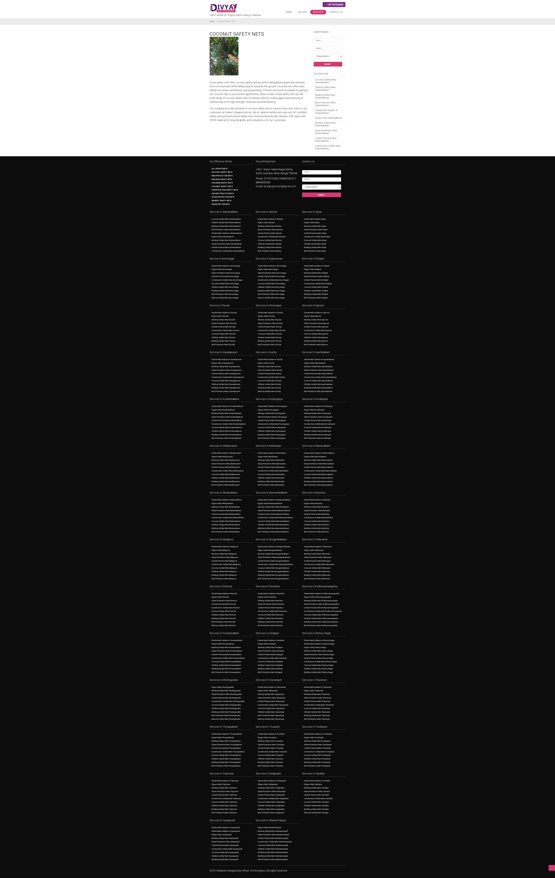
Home (289, 12)
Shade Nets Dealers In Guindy (270, 359)
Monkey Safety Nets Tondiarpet (317, 741)
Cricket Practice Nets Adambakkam (326, 139)
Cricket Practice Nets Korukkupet (317, 420)
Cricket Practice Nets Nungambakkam (273, 561)
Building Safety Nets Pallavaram (317, 575)
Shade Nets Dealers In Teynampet (272, 687)
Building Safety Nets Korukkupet (317, 435)
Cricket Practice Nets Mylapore (224, 561)
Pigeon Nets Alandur (266, 222)
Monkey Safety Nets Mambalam (271, 460)
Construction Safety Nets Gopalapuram (228, 377)
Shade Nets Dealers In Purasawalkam (227, 640)
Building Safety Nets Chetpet (316, 294)
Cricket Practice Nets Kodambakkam (227, 420)
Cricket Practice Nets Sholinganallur (226, 698)
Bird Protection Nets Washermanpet (273, 859)
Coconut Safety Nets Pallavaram (317, 568)
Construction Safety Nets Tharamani (319, 705)
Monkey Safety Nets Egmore (316, 320)
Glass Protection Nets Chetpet (316, 276)
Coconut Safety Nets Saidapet (270, 661)
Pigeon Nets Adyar (312, 222)
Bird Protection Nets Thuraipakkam (226, 766)
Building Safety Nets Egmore (316, 341)
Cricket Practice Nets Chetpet (316, 280)
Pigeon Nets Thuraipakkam (223, 737)
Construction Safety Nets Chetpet (318, 284)
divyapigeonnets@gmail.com (280, 186)
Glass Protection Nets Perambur (271, 604)
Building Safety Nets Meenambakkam (273, 528)
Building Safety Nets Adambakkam (325, 96)
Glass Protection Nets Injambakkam (319, 370)
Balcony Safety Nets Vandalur (316, 813)
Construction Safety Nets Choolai (225, 330)
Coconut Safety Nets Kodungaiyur (272, 427)
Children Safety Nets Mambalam (271, 478)
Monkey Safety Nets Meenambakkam (273, 507)
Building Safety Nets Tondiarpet (317, 762)
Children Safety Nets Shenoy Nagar (318, 669)
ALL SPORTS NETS (219, 169)
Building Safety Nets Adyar (315, 247)
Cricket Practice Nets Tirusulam (271, 748)
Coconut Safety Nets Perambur (270, 615)
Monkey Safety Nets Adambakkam (325, 124)
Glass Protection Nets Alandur (270, 229)
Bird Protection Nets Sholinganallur (226, 715)
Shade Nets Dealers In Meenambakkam (274, 500)
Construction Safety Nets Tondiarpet (319, 752)
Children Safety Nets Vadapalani (271, 805)
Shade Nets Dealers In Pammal (224, 593)
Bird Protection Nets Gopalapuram (226, 391)
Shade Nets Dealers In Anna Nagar (226, 266)
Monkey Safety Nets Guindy (269, 366)
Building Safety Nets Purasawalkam (226, 669)
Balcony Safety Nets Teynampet (271, 719)
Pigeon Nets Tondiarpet (314, 737)
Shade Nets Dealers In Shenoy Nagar (319, 640)
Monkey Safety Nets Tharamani (317, 694)
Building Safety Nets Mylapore (224, 575)
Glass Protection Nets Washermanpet (273, 835)
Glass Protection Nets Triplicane (225, 791)
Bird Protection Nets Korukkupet (317, 438)
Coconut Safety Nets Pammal (224, 611)
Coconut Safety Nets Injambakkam (318, 381)
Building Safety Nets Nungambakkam (273, 575)
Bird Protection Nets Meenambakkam (273, 532)
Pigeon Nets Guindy (266, 363)
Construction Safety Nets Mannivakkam (320, 471)
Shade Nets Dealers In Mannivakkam (319, 453)
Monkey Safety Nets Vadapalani (271, 788)
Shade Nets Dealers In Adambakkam (326, 111)
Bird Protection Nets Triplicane (224, 813)
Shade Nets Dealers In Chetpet (316, 266)
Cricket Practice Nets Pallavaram (317, 561)
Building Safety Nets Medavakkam (226, 528)
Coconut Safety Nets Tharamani (317, 708)
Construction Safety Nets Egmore (318, 330)
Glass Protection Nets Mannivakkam (319, 464)
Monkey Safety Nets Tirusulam (270, 741)
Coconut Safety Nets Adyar (315, 240)
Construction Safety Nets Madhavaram (228, 471)
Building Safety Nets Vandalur (316, 809)
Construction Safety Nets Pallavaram (319, 564)
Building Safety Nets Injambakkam (318, 388)
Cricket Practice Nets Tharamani (317, 701)
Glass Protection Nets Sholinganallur (227, 694)
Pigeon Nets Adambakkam (328, 118)
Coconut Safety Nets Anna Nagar (225, 284)
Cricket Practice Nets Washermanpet (273, 838)
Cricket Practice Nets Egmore (316, 327)
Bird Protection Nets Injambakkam (318, 391)
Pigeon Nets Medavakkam (222, 503)
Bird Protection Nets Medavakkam (226, 532)
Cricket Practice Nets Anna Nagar (225, 276)
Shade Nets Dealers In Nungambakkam (274, 547)
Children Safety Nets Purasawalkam (226, 665)
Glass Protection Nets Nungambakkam (274, 557)
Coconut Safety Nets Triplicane (224, 802)
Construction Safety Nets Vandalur (318, 798)
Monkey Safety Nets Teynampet (271, 694)
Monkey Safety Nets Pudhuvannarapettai (321, 601)
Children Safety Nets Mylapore (224, 571)
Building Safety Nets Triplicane (224, 809)
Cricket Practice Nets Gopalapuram (226, 373)
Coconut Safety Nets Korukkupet (317, 427)
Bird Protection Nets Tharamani (317, 719)
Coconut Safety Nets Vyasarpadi (225, 852)
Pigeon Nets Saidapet (267, 644)
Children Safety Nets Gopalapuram (226, 384)
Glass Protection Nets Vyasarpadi (225, 842)
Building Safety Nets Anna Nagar (225, 291)
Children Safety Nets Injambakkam (318, 384)
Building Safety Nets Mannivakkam (318, 481)
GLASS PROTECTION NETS (223, 197)
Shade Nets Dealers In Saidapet (271, 640)
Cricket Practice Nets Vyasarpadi (225, 845)
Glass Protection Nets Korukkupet (318, 417)
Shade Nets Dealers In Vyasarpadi (226, 827)
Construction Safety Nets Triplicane (226, 798)
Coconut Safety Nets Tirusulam (271, 755)
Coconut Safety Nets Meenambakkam (273, 521)
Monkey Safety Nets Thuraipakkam (226, 741)
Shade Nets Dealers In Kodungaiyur (272, 406)
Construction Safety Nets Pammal (225, 608)
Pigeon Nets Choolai (220, 316)
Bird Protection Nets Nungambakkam (273, 579)
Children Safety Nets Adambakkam (325, 88)
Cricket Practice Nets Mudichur (317, 514)
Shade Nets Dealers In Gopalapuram (227, 359)
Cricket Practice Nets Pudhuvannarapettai (321, 608)
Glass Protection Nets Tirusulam (271, 745)
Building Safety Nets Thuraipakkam (226, 762)
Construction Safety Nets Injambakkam (320, 377)
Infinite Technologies (254, 870)
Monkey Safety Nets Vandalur (316, 788)
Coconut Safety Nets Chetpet (316, 287)
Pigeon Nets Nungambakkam (270, 550)
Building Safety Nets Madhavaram (226, 481)
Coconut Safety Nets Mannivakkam (318, 474)
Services (318, 12)
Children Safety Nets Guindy (269, 384)
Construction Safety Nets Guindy (271, 377)
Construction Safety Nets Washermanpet (275, 842)
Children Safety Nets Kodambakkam (227, 431)
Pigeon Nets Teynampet (268, 691)
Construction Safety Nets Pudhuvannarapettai (323, 611)
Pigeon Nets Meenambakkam (270, 503)
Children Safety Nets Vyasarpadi (225, 856)
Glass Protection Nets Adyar (316, 229)
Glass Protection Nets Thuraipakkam (227, 745)
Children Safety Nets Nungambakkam (273, 571)
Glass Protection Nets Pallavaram (318, 557)
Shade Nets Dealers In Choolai (224, 313)
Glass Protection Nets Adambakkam (326, 132)
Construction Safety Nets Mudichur (318, 517)
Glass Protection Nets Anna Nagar (226, 273)
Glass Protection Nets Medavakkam (226, 510)
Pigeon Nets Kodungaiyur (268, 410)
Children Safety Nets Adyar (315, 244)
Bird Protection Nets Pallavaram (317, 579)
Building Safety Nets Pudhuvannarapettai (321, 622)
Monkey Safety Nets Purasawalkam (226, 647)
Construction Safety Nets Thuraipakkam (228, 752)
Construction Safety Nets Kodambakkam (229, 424)
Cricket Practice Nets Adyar (315, 233)
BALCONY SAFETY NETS (222, 172)
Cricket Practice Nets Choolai (224, 327)
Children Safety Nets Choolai (223, 337)
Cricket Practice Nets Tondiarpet (317, 748)
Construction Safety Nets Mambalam (273, 471)
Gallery (302, 12)
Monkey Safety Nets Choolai (223, 320)
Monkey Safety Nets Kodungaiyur (272, 413)
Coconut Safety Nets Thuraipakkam (226, 755)
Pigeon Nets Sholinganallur (223, 687)
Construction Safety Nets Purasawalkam (228, 658)
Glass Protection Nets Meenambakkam (274, 510)
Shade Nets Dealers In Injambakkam (319, 359)
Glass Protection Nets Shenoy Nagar (319, 654)
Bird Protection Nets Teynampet (271, 715)
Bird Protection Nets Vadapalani (271, 813)
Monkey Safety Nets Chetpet (316, 273)
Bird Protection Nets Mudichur (316, 532)
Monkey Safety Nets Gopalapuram (226, 366)
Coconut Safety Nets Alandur (270, 240)
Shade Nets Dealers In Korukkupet (318, 406)
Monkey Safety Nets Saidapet (270, 647)
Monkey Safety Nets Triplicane (224, 788)
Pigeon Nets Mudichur (313, 503)
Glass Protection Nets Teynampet (271, 698)
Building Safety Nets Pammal (224, 618)
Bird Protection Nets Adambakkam (325, 104)
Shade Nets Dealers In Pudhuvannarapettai (321, 593)
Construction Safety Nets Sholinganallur (228, 701)
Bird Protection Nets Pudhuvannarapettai (321, 625)
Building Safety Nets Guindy (269, 388)
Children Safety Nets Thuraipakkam (226, 759)
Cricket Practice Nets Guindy (269, 373)
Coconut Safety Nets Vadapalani (271, 802)
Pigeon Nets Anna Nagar (222, 269)
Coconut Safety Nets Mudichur (317, 521)
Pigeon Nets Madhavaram (222, 457)
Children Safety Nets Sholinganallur (226, 708)
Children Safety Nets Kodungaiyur (272, 431)
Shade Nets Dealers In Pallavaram (318, 547)
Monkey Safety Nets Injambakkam (318, 366)
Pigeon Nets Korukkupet (314, 410)
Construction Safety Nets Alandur (272, 237)
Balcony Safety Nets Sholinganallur (226, 719)
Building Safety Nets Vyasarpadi (225, 859)
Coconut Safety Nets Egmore (316, 334)
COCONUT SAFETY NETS (222, 186)
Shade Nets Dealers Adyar (315, 219)
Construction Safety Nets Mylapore (226, 564)
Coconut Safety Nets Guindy (269, 381)
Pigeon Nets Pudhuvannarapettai (317, 597)
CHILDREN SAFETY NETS (222, 183)
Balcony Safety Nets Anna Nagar (225, 298)
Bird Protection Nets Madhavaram (225, 485)
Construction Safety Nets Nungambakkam (275, 564)
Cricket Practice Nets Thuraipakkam (226, 748)
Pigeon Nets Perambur (267, 597)
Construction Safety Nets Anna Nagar (227, 280)
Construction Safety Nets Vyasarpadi (227, 849)
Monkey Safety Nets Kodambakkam (227, 413)
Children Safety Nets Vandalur (316, 805)
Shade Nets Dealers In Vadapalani (272, 781)
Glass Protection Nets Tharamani (317, 698)
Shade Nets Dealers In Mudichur (317, 500)
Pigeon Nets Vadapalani (268, 784)
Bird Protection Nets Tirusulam (270, 766)
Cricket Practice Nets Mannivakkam (318, 467)
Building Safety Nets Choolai (223, 341)
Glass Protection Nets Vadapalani (272, 791)
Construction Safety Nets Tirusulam (272, 752)
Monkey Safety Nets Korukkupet (317, 413)
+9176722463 (335, 4)
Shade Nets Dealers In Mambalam (272, 453)
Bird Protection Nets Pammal (223, 622)
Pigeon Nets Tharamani (313, 691)
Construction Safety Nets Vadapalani (273, 798)
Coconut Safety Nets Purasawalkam (226, 661)
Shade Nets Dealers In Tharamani (318, 687)
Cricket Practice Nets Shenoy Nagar (318, 658)
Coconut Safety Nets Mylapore (224, 568)
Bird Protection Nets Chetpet (316, 298)
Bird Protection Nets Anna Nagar (225, 294)
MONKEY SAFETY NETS (221, 201)
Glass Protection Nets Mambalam (272, 464)
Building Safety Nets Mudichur (316, 528)
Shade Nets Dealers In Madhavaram (226, 453)
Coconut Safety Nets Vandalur (316, 802)
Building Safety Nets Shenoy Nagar (318, 672)
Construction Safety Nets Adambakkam (328, 147)
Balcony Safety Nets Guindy (269, 391)
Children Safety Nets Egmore (316, 337)
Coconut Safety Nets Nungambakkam (273, 568)
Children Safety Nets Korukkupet (317, 431)
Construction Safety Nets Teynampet (273, 705)
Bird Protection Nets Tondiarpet (317, 766)
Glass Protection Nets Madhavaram (226, 464)
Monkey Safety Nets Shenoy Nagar (318, 651)
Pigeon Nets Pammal (220, 597)
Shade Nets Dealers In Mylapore (225, 547)
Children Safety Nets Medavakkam (226, 525)
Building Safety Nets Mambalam (271, 481)
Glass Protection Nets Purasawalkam (227, 651)
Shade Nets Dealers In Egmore (316, 313)
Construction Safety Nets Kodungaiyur (274, 424)
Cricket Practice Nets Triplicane (224, 795)
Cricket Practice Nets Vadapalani (271, 795)
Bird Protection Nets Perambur (270, 625)
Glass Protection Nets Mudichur (317, 510)
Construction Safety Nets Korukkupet (319, 424)
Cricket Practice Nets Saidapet (270, 654)
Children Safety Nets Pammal (224, 615)
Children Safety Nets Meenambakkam (273, 525)
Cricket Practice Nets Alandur (270, 233)
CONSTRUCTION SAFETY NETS (225, 190)
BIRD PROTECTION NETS (222, 176)
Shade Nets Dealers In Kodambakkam (227, 406)
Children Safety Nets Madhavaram (226, 478)
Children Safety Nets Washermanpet (273, 849)
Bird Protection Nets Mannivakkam (318, 485)
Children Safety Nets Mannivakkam (318, 478)
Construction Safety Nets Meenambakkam (275, 517)
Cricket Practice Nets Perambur (270, 608)
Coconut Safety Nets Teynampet (271, 708)
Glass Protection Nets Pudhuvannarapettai (321, 604)
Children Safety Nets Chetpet (316, 291)
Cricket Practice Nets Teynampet (271, 701)
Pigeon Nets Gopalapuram (223, 363)
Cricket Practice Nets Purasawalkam (226, 654)
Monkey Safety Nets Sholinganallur (226, 691)
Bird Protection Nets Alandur (269, 251)
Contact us (336, 12)
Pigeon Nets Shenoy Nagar (315, 647)
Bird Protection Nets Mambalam (271, 485)
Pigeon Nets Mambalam (268, 457)
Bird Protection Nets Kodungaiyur (271, 438)
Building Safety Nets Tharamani (317, 715)
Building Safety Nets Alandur (270, 247)
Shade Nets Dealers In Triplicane (225, 781)
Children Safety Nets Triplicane (224, 805)
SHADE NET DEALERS (221, 204)
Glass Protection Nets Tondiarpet (318, 745)
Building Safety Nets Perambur (270, 622)
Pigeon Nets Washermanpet (269, 827)
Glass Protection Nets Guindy (270, 370)
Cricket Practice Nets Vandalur (316, 795)
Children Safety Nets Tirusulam (270, 759)
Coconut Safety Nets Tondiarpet (317, 755)
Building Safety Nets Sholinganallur (226, 712)
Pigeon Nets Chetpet (312, 269)
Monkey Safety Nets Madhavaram (226, 460)
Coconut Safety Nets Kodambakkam (227, 427)
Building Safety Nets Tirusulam (270, 762)
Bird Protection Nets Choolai (223, 344)
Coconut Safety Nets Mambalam (271, 474)
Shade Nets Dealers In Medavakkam (227, 500)
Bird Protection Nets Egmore (316, 344)
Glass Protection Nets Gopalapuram (227, 370)
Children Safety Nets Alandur (270, 244)
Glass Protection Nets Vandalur (317, 791)
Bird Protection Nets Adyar (315, 251)
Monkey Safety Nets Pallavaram (317, 554)
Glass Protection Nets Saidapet (271, 651)
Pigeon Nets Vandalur (313, 784)
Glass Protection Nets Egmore (316, 323)
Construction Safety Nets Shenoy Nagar (320, 661)
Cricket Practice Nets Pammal (224, 604)
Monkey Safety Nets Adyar (315, 226)
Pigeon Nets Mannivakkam (315, 457)
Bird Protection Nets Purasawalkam (226, 672)
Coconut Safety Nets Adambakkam (325, 81)
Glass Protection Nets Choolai (224, 323)
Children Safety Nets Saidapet (270, 665)
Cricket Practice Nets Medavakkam (226, 514)
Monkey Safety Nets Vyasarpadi (225, 838)
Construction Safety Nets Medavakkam (228, 517)
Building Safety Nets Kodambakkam (227, 435)
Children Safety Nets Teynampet (271, 712)
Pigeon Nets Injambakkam (315, 363)
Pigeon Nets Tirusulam (267, 737)
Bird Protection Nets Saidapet (270, 672)
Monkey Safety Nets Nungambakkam (273, 554)
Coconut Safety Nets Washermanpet (273, 845)
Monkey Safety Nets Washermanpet (273, 831)
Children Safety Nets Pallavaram (317, 571)
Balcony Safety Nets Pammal (223, 625)
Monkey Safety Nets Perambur (270, 601)
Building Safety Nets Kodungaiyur (272, 435)
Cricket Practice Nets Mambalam (271, 467)
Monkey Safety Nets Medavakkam (226, 507)
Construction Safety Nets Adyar (317, 237)
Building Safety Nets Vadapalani (271, 809)
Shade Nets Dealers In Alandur (270, 219)
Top (552, 868)
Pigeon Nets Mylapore (221, 550)
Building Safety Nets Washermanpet (273, 852)
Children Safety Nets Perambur (270, 618)
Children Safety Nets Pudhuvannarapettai (321, 618)
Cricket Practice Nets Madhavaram (226, 467)
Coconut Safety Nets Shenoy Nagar (318, 665)
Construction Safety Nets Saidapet (272, 658)
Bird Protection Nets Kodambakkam (227, 438)
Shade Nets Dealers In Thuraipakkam (227, 734)
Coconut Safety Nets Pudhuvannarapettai (321, 615)
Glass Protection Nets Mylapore (225, 557)
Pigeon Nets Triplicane (221, 784)
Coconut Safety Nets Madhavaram (226, 474)
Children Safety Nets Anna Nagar (225, 287)
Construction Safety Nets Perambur (272, 611)
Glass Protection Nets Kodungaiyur (272, 417)
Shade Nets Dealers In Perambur (271, 593)
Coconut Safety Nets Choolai (224, 334)
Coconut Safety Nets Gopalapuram (226, 381)
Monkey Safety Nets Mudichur (316, 507)
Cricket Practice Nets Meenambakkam (273, 514)
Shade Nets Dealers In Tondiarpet (318, 734)
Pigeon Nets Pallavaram (314, 550)
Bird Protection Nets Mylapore (224, 579)
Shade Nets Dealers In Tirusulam (271, 734)
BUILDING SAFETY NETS (222, 179)
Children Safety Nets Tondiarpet (317, 759)
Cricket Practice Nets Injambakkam (318, 373)
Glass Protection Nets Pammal (224, 601)
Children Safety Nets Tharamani (317, 712)
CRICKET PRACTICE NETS (223, 194)
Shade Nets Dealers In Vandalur (317, 781)
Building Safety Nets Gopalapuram (226, 388)
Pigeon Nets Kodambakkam (223, 410)
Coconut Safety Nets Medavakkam (226, 521)
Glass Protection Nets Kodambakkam (227, 417)
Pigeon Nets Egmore (312, 316)
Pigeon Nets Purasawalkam (223, 644)
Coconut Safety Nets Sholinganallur (226, 705)
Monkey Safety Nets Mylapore (224, 554)
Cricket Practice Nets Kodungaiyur (272, 420)
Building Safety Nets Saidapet (270, 669)
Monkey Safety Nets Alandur (270, 226)
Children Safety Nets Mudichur (316, 525)
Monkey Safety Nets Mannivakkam (318, 460)
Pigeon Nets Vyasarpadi (222, 835)
